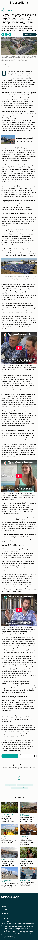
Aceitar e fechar (9, 936)
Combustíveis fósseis (6, 880)
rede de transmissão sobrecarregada (17, 206)
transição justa (18, 690)
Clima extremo (7, 859)
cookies (16, 933)
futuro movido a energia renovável (17, 86)
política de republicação (29, 922)
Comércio (5, 837)
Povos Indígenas (27, 837)
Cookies (23, 903)
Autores (4, 906)
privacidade (8, 933)
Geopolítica (25, 880)
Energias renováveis (24, 785)
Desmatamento (7, 814)
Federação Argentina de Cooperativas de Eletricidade (17, 239)
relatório (17, 148)
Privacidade (5, 910)
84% (11, 93)
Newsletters (5, 913)
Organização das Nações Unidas (13, 682)
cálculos (24, 704)
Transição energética (19, 788)
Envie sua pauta (6, 903)
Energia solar (11, 785)
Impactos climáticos (24, 815)
